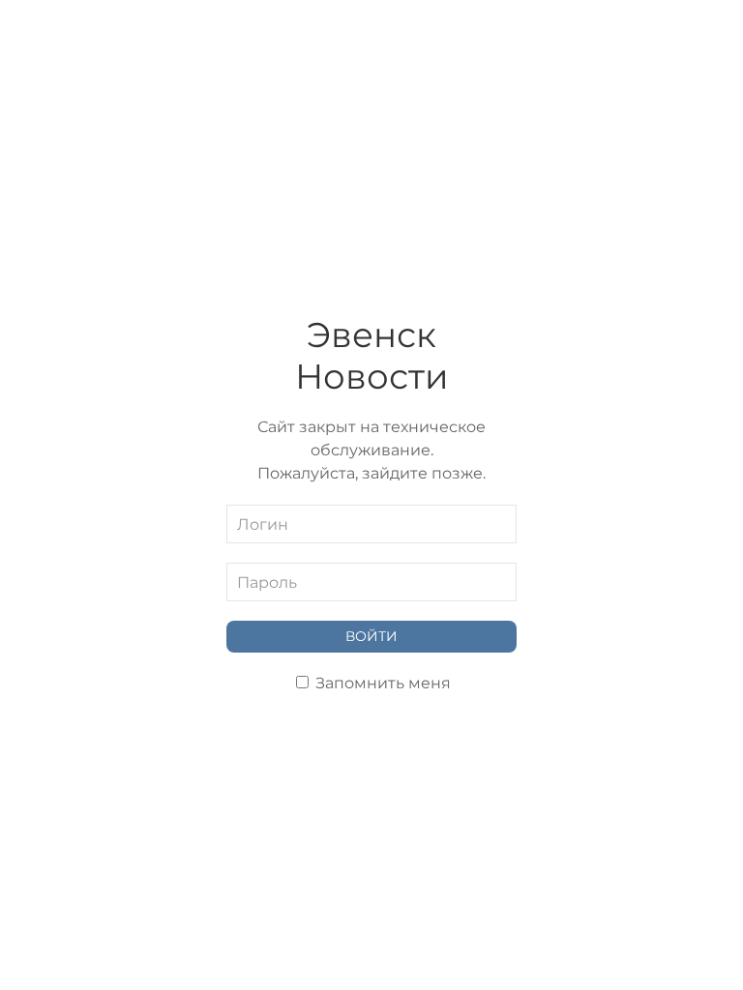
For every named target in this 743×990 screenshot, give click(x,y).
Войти (371, 636)
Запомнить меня (381, 683)
